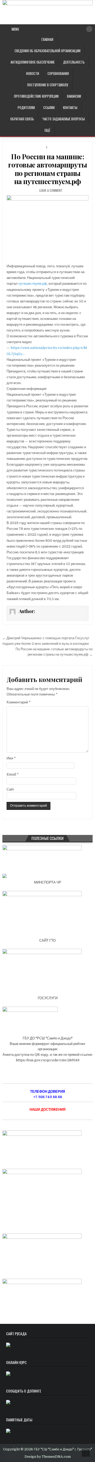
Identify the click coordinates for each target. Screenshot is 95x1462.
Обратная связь (22, 119)
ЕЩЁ (47, 130)
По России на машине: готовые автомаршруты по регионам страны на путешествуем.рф (47, 169)
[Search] (89, 29)
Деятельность (74, 62)
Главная (47, 39)
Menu (15, 29)
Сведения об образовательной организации (47, 50)
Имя (11, 758)
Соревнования (58, 73)
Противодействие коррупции (36, 96)
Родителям (26, 107)
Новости (32, 73)
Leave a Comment (51, 190)
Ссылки (49, 107)
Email (13, 774)
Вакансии (74, 96)
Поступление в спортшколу (47, 84)
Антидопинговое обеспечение (33, 62)
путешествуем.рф (32, 284)
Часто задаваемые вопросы (63, 119)
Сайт (10, 789)
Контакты (70, 107)
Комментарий (19, 702)
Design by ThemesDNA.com (48, 1457)
